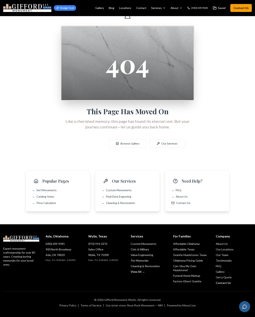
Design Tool (67, 7)
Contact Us (241, 8)
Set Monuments (44, 190)
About (174, 8)
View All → (138, 271)
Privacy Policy (67, 305)
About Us (179, 196)
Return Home (90, 143)
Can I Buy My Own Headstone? (184, 268)
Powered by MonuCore (181, 305)
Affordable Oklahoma (186, 243)
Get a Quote (224, 277)
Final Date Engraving (116, 196)
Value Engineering (142, 255)
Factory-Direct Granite (187, 281)
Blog (111, 8)
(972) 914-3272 (97, 243)
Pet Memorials (140, 260)
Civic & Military (140, 249)
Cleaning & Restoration (118, 203)
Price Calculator (44, 203)
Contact (141, 8)
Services (156, 8)
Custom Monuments (117, 190)
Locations (125, 8)
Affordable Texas (184, 249)
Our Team (222, 255)
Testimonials (224, 260)
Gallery (99, 8)
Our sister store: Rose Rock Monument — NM (134, 305)
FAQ (176, 190)
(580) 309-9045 (55, 243)
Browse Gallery (130, 143)
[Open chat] (244, 306)
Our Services (169, 143)
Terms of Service (90, 305)
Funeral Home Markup (186, 275)
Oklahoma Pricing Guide (188, 260)
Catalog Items (43, 196)
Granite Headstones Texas (190, 255)
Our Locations (224, 249)
